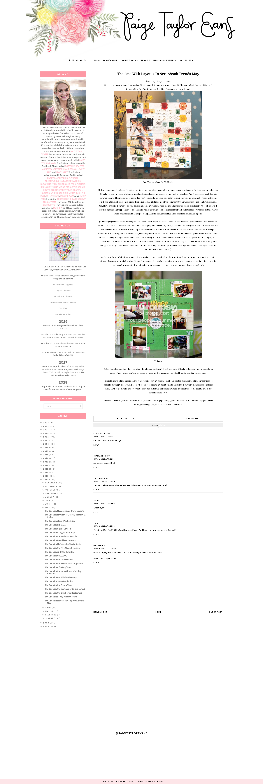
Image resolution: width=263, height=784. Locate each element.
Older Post (216, 612)
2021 (46, 440)
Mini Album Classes (63, 296)
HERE (80, 337)
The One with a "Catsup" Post (58, 567)
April (48, 608)
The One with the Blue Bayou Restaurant (63, 593)
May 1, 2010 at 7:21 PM (104, 459)
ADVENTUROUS (52, 181)
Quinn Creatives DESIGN (150, 781)
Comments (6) (190, 418)
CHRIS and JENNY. (101, 456)
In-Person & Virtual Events (63, 302)
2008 (46, 626)
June (48, 504)
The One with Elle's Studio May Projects (63, 544)
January (50, 618)
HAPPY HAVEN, (54, 178)
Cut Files (63, 308)
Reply (96, 445)
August (50, 497)
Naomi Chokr (100, 545)
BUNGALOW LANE (49, 187)
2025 (46, 426)
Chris (96, 501)
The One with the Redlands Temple (61, 536)
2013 (46, 469)
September (52, 493)
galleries (185, 60)
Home (158, 612)
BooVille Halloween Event (68, 343)
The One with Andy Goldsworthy (59, 552)
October (50, 490)
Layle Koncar (70, 372)
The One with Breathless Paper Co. (60, 540)
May (48, 508)
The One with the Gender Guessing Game (64, 563)
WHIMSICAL (56, 193)
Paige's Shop (110, 60)
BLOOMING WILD (48, 184)
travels (145, 60)
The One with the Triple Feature (59, 559)
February (51, 615)
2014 (46, 465)
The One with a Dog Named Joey (60, 532)
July (48, 500)
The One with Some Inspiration (59, 581)
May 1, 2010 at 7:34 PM (104, 481)
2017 (46, 455)
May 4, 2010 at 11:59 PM (105, 548)
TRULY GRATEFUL (74, 190)
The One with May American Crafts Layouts (64, 511)
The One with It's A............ (55, 525)
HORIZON (45, 193)
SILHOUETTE (49, 205)
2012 (46, 472)
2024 (46, 430)
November (51, 486)
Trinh (96, 523)
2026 (46, 423)
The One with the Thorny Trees (58, 585)
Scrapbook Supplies (63, 284)
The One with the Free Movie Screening (62, 548)
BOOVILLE (70, 166)
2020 (46, 444)
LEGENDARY (62, 172)
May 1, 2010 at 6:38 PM (104, 436)
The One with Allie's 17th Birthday (60, 521)
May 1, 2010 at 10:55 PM (105, 503)
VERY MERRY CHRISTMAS (65, 169)
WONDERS (64, 187)
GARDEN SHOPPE (66, 184)
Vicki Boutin (55, 372)
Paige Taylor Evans (114, 781)
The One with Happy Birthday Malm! (61, 597)
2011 (46, 476)
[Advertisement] (63, 678)
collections (128, 60)
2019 (46, 447)
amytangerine (100, 478)
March (49, 611)
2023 (46, 433)
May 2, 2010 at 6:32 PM (104, 526)
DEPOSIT (63, 328)
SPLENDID (80, 184)
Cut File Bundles (63, 314)
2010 (46, 480)
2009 (46, 623)
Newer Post (100, 612)
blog (97, 60)
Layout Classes (63, 290)
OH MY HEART (52, 196)
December (51, 483)
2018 (46, 451)
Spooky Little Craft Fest (73, 352)
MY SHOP (57, 208)
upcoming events (164, 60)
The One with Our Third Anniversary (61, 577)
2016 (46, 458)
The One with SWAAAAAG (56, 556)
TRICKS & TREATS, (70, 178)
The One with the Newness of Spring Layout (65, 589)
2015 (46, 462)
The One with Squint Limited (58, 529)
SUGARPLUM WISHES (70, 181)
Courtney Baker (101, 433)
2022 (46, 437)
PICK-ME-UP (69, 193)
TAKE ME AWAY (67, 196)
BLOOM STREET (58, 190)
